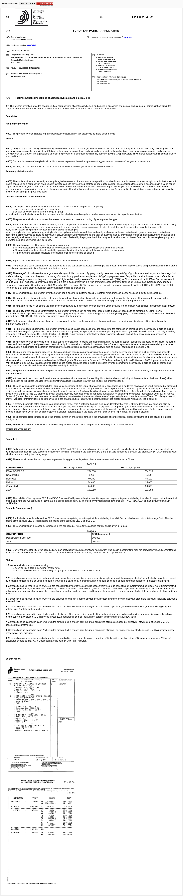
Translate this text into (9, 3)
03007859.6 (31, 45)
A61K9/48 (128, 38)
